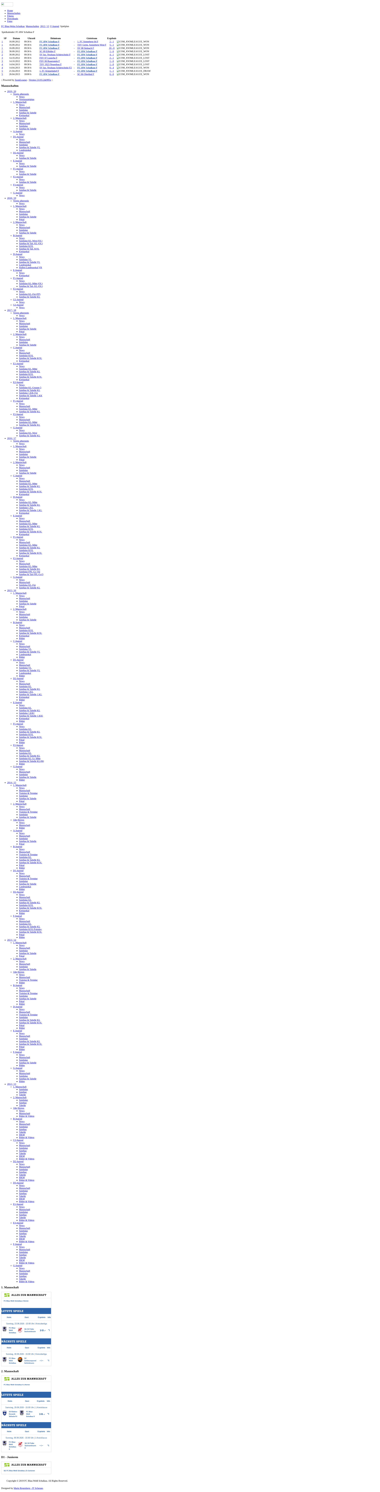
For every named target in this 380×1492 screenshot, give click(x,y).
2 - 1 (112, 41)
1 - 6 (112, 51)
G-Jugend (17, 193)
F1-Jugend (18, 169)
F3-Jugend (18, 185)
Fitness (10, 16)
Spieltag (23, 1092)
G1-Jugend (18, 299)
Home (10, 10)
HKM (22, 1135)
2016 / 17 (11, 438)
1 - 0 (112, 61)
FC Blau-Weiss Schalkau (13, 26)
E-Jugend (17, 161)
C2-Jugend (18, 1140)
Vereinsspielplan (26, 99)
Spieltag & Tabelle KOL (30, 358)
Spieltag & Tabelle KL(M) (31, 761)
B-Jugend (17, 235)
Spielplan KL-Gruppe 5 (30, 387)
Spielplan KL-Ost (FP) (29, 294)
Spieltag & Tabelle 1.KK (30, 395)
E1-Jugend (18, 363)
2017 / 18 (11, 310)
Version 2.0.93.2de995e (40, 80)
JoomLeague (21, 80)
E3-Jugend (18, 1223)
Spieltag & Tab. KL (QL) (31, 243)
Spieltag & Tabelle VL (29, 147)
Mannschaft (24, 107)
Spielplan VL (25, 259)
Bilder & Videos (26, 1116)
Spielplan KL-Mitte (28, 369)
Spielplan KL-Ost (27, 585)
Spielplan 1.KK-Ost (28, 393)
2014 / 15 (11, 782)
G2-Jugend (18, 305)
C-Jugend (17, 347)
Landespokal (25, 150)
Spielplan (23, 110)
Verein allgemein (21, 94)
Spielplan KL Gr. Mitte (30, 758)
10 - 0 (111, 48)
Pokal (21, 219)
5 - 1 (112, 45)
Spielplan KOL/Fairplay (30, 929)
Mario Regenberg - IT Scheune (28, 1488)
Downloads (12, 18)
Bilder (22, 638)
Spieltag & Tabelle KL (29, 297)
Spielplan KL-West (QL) (30, 241)
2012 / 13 (44, 26)
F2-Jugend (18, 177)
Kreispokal (24, 115)
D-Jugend (17, 254)
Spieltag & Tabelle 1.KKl (31, 716)
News (21, 96)
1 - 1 (112, 71)
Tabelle (22, 1095)
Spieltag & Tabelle (27, 112)
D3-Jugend (18, 1183)
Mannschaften (13, 13)
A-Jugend (17, 131)
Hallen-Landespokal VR (30, 267)
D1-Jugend (18, 137)
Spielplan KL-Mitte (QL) (31, 283)
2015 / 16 (11, 590)
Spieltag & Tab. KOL (29, 249)
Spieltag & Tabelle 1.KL (30, 510)
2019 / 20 (11, 91)
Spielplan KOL (26, 246)
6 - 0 (112, 74)
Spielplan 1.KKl (26, 713)
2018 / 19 (11, 198)
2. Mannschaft (19, 118)
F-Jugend (54, 26)
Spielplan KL (25, 686)
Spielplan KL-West (28, 433)
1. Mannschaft (19, 102)
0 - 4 (112, 67)
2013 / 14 (11, 940)
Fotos (9, 21)
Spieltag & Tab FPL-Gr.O (31, 574)
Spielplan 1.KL (26, 507)
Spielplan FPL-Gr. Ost (29, 571)
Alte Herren (18, 820)
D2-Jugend (18, 153)
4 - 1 (112, 54)
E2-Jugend (18, 382)
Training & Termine (28, 793)
